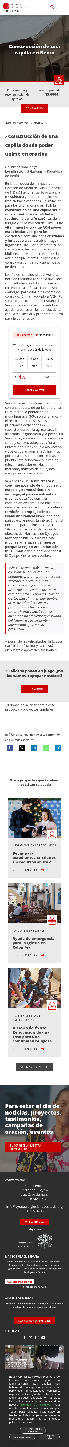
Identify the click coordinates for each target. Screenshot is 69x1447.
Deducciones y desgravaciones (42, 1265)
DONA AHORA (34, 108)
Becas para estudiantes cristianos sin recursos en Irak (34, 857)
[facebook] (24, 1337)
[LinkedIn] (34, 748)
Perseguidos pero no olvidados (39, 1307)
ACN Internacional (19, 1282)
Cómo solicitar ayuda (34, 1286)
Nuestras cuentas (51, 1261)
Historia (35, 1261)
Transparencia (16, 1265)
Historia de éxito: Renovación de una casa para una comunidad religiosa (32, 1034)
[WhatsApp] (46, 748)
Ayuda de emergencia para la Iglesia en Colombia (34, 943)
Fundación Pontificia (18, 1261)
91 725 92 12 (34, 1211)
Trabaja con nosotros (33, 1268)
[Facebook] (9, 748)
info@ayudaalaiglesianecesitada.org (34, 1206)
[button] (52, 7)
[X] (22, 748)
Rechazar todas (22, 1437)
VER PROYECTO (25, 870)
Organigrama (13, 1268)
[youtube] (43, 1337)
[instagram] (37, 1337)
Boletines (11, 1303)
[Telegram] (58, 748)
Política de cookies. (36, 1404)
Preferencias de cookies (33, 1430)
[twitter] (31, 1337)
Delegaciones (34, 1229)
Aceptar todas (49, 1437)
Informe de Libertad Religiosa (34, 1303)
